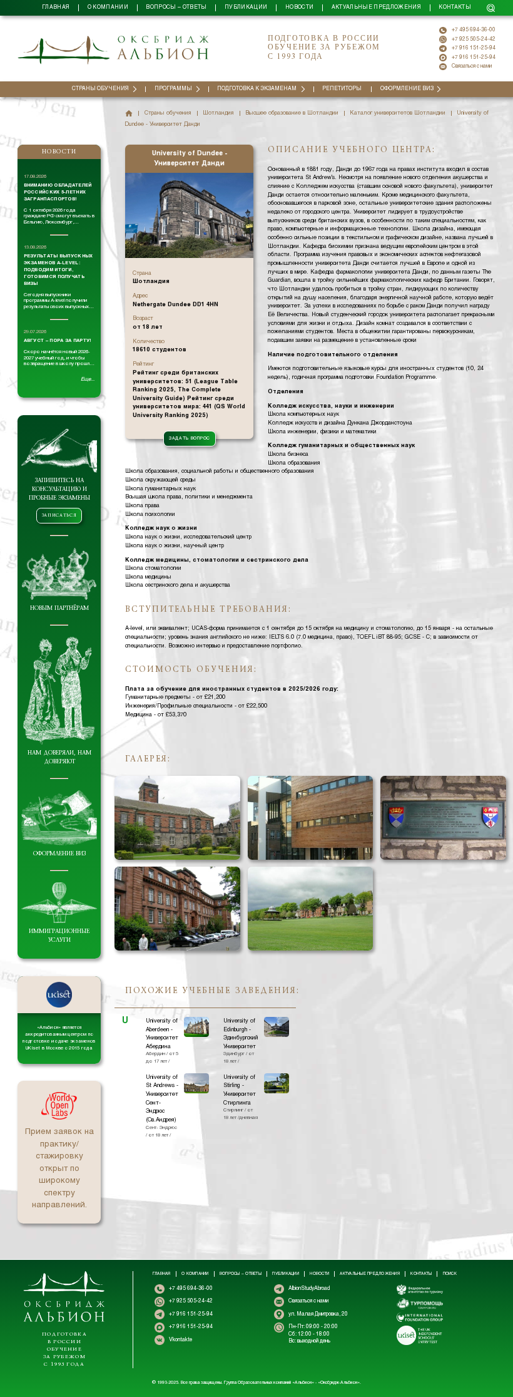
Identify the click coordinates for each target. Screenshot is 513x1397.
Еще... (87, 379)
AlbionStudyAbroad (309, 1288)
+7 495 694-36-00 (473, 30)
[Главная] (128, 113)
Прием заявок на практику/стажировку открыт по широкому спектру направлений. (59, 1168)
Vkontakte (180, 1340)
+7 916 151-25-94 (473, 48)
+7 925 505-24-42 (473, 39)
